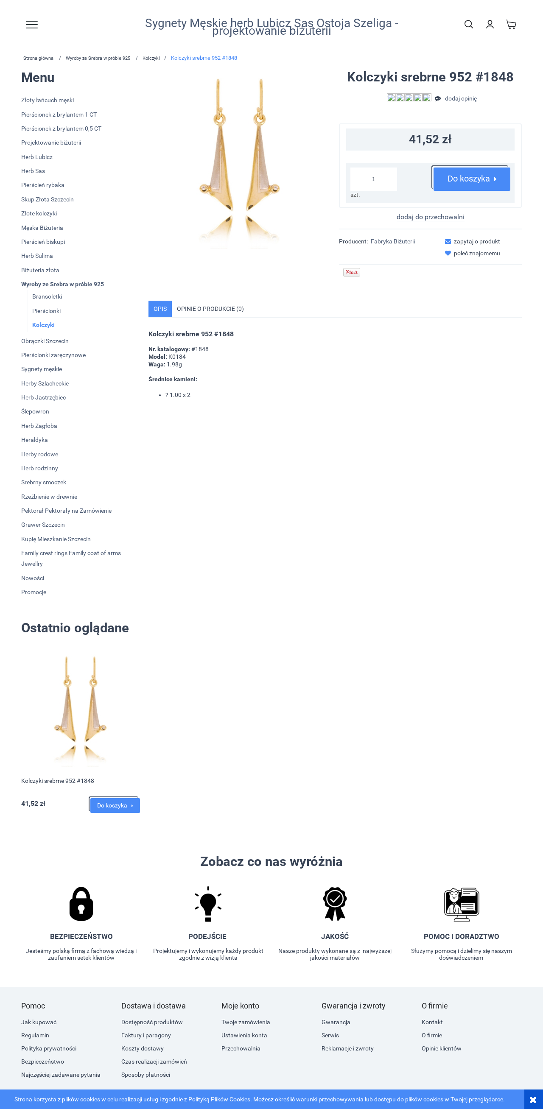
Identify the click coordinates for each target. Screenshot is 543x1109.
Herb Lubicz (37, 157)
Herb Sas (33, 171)
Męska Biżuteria (42, 227)
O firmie (432, 1035)
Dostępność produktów (152, 1022)
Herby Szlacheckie (45, 383)
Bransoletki (47, 296)
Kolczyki (43, 324)
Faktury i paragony (146, 1035)
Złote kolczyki (39, 213)
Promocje (33, 592)
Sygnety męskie (41, 369)
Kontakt (432, 1022)
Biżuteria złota (40, 270)
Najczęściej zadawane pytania (61, 1074)
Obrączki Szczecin (45, 341)
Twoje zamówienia (245, 1022)
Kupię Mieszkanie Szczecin (56, 539)
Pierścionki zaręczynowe (53, 355)
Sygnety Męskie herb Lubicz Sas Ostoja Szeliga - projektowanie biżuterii (271, 27)
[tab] (160, 309)
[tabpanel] (335, 364)
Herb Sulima (37, 255)
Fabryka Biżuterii (393, 241)
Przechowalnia (240, 1048)
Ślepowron (35, 411)
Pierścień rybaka (42, 185)
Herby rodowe (39, 454)
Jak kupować (38, 1022)
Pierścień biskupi (43, 241)
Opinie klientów (442, 1048)
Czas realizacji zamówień (154, 1061)
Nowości (32, 578)
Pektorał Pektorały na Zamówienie (66, 510)
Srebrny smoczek (43, 482)
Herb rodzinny (39, 468)
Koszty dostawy (142, 1048)
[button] (470, 241)
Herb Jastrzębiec (43, 397)
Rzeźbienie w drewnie (49, 496)
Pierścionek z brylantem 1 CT (59, 114)
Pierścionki (46, 310)
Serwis (330, 1035)
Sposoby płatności (145, 1074)
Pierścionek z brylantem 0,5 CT (61, 128)
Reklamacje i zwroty (348, 1048)
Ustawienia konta (244, 1035)
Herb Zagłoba (39, 425)
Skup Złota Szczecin (47, 199)
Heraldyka (34, 439)
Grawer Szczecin (43, 524)
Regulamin (35, 1035)
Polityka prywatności (48, 1048)
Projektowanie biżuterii (51, 142)
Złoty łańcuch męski (47, 100)
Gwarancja (336, 1022)
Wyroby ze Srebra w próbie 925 (62, 284)
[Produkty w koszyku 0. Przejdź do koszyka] (511, 24)
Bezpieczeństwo (42, 1061)
